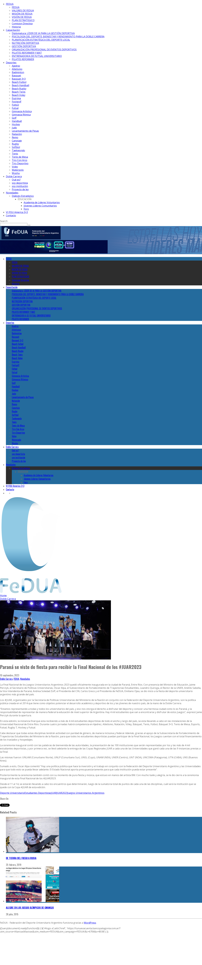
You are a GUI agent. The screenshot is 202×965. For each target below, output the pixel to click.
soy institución (20, 186)
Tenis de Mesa (20, 157)
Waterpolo (18, 170)
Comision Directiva (22, 23)
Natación (17, 134)
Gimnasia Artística (22, 111)
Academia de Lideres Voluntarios (42, 202)
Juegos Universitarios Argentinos (85, 793)
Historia (16, 26)
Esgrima (16, 98)
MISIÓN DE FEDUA (22, 13)
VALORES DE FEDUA (23, 10)
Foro (26, 209)
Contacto (11, 215)
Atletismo (17, 69)
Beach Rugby (19, 88)
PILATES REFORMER (23, 59)
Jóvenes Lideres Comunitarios (40, 205)
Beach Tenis (18, 91)
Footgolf (16, 101)
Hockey (16, 124)
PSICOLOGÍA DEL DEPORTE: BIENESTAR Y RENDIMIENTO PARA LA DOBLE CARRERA (58, 36)
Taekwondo (18, 150)
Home (3, 595)
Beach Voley (18, 95)
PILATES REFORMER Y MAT (27, 52)
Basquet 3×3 (19, 78)
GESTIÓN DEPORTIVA (24, 46)
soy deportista (20, 183)
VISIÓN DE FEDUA (22, 17)
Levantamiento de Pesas (25, 130)
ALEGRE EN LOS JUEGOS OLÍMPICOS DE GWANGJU (30, 907)
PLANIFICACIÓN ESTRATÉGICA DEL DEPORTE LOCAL (41, 39)
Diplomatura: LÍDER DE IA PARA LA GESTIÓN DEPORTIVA (43, 33)
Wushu (16, 173)
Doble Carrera (14, 176)
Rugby (15, 144)
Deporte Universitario (12, 793)
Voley (15, 166)
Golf (14, 117)
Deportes (11, 62)
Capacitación (13, 30)
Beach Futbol (19, 82)
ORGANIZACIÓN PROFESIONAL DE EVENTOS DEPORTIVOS (44, 49)
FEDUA (9, 4)
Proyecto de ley (20, 189)
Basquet (16, 75)
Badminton (18, 72)
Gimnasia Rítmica (21, 114)
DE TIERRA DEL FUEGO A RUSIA (21, 858)
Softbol (16, 147)
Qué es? (16, 179)
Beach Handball (20, 85)
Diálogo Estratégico (23, 196)
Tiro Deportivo (20, 163)
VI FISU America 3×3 (17, 212)
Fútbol (15, 104)
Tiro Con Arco (19, 160)
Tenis (15, 153)
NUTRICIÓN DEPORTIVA (25, 43)
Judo (14, 127)
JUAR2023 (62, 793)
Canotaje (17, 140)
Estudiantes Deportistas (37, 793)
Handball (17, 121)
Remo (15, 137)
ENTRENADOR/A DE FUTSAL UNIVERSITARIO (37, 56)
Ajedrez (16, 65)
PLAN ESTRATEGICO (23, 20)
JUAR (54, 793)
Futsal (15, 108)
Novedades (12, 192)
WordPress (90, 922)
